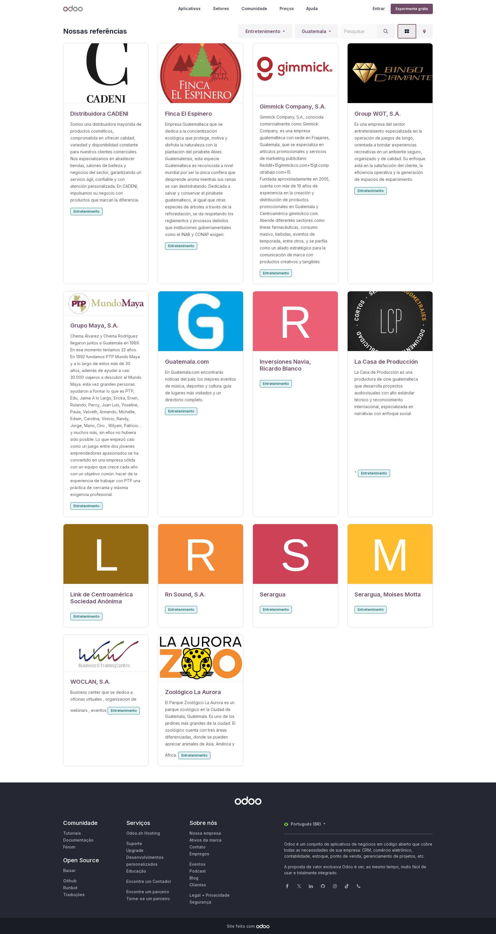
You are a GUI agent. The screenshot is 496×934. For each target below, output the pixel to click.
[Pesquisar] (385, 31)
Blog (193, 877)
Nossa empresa (205, 833)
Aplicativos (189, 8)
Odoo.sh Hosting (143, 833)
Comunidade (254, 8)
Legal (195, 895)
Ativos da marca (205, 840)
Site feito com (241, 926)
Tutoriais (72, 833)
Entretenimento (262, 31)
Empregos (199, 853)
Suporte (134, 843)
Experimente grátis (412, 9)
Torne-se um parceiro (148, 898)
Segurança (200, 902)
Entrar (379, 8)
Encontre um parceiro (147, 891)
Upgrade (135, 850)
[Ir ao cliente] (105, 73)
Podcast (197, 871)
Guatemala (314, 31)
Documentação (78, 840)
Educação (136, 871)
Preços (287, 8)
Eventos (197, 864)
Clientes (197, 884)
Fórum (69, 846)
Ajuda (312, 8)
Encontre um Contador (148, 881)
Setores (221, 8)
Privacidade (218, 895)
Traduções (74, 894)
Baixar (69, 870)
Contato (197, 846)
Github (70, 880)
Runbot (70, 887)
